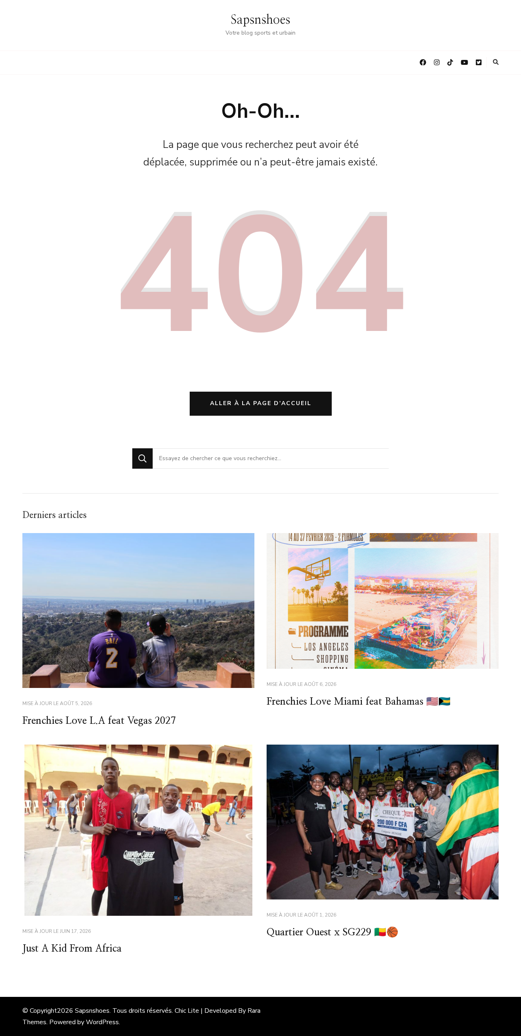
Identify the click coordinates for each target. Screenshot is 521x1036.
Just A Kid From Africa (72, 949)
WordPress (102, 1022)
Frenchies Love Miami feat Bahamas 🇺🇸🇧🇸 (359, 702)
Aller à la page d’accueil (260, 403)
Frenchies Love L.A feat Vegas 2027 (99, 721)
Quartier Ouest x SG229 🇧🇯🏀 (332, 932)
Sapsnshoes (260, 20)
